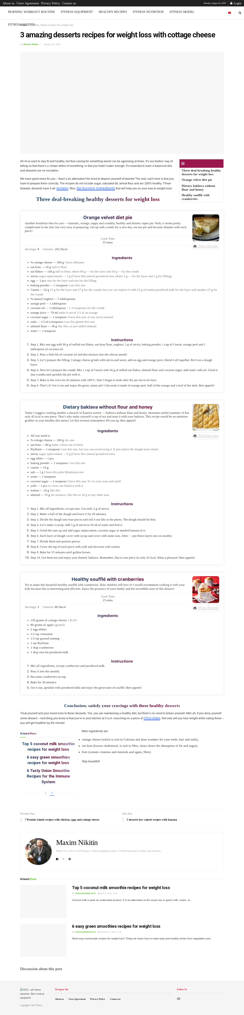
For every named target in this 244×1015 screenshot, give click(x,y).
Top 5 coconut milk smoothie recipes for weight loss (121, 887)
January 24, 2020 (52, 44)
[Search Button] (240, 12)
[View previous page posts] (45, 793)
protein (62, 188)
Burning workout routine (31, 12)
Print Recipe (207, 246)
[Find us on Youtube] (229, 12)
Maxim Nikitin (30, 44)
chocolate (152, 718)
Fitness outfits (21, 24)
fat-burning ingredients (96, 188)
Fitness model (182, 12)
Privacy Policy (50, 3)
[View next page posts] (52, 793)
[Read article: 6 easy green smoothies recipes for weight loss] (43, 940)
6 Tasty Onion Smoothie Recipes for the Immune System (48, 776)
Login (237, 3)
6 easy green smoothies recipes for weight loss (116, 926)
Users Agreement (28, 3)
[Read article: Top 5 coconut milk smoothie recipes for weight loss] (43, 901)
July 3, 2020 (105, 893)
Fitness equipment (77, 12)
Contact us (69, 3)
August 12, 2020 (107, 932)
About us (8, 3)
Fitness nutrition (148, 12)
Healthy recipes (113, 12)
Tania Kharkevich (85, 893)
